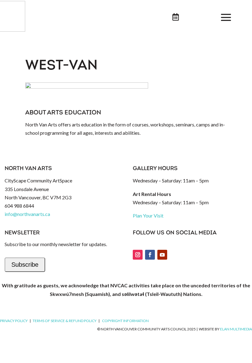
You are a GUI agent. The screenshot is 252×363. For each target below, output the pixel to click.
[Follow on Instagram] (138, 255)
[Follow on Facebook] (150, 255)
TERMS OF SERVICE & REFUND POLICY (64, 320)
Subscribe (24, 264)
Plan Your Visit (148, 215)
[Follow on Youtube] (162, 255)
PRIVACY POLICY (14, 320)
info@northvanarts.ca (27, 214)
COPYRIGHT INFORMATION (125, 320)
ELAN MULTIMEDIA (236, 329)
